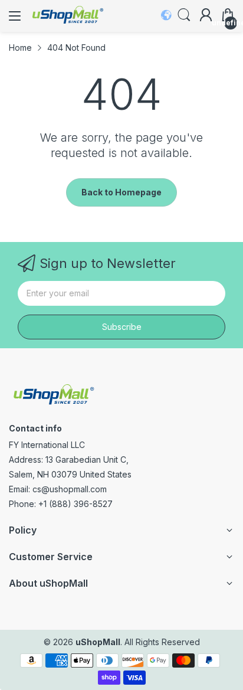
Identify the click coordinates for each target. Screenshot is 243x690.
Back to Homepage (121, 192)
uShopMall (97, 642)
